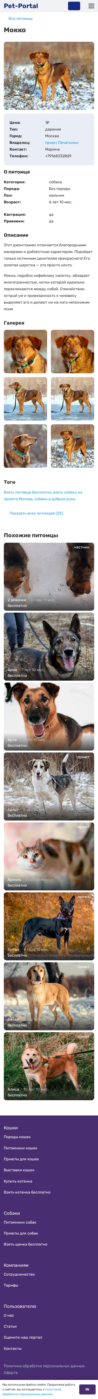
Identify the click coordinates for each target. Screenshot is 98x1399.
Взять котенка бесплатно (27, 1192)
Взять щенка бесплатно (25, 1244)
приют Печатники (61, 142)
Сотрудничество (19, 1274)
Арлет (13, 809)
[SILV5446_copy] (25, 399)
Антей (13, 949)
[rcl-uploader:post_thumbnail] (72, 446)
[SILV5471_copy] (25, 351)
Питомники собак (20, 1222)
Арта (12, 739)
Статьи (10, 1326)
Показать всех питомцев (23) (36, 513)
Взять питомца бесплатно (27, 492)
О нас (9, 1315)
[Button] (74, 6)
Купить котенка (18, 1181)
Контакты (12, 1348)
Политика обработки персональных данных (44, 1366)
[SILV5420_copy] (25, 446)
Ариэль (14, 879)
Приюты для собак (21, 1233)
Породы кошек (17, 1137)
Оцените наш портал (23, 1337)
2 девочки (17, 600)
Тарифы (11, 1285)
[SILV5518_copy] (72, 351)
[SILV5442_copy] (72, 399)
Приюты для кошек (21, 1159)
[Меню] (91, 6)
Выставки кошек (19, 1170)
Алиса (13, 1089)
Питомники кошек (20, 1148)
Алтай (13, 1019)
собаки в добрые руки (54, 499)
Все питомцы (21, 18)
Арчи (12, 670)
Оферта (11, 1372)
